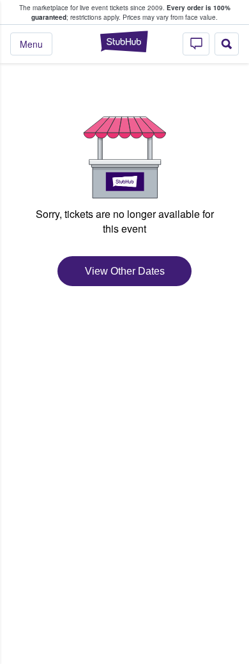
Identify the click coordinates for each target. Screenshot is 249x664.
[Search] (227, 43)
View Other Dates (125, 271)
